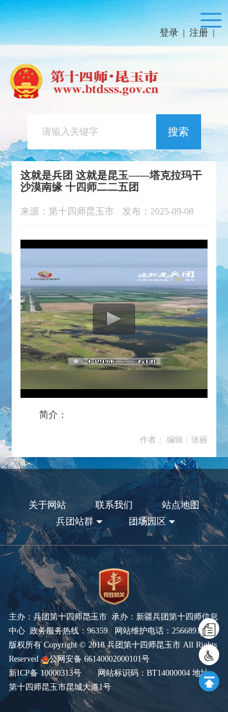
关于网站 (47, 505)
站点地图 (180, 505)
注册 (198, 33)
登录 (169, 33)
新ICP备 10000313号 (45, 673)
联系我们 (114, 505)
